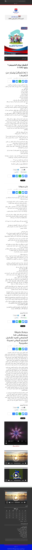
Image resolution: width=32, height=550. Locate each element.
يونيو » (21, 521)
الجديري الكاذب (23, 534)
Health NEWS (24, 527)
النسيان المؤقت (23, 535)
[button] (16, 458)
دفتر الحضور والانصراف (22, 528)
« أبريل (25, 521)
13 (9, 514)
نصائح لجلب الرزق (23, 533)
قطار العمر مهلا (23, 532)
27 (9, 517)
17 (19, 515)
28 (6, 517)
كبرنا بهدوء (24, 537)
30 (22, 519)
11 (16, 514)
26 (13, 517)
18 (16, 515)
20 (9, 515)
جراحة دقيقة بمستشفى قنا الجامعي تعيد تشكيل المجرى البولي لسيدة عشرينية (17, 337)
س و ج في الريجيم (23, 531)
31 (19, 519)
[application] (16, 458)
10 (19, 514)
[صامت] (9, 463)
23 (22, 517)
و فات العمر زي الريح (22, 530)
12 (13, 514)
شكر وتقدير (24, 526)
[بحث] (5, 1)
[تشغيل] (25, 463)
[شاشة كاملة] (6, 463)
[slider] (17, 463)
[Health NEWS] (16, 12)
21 (6, 515)
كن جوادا (23, 186)
